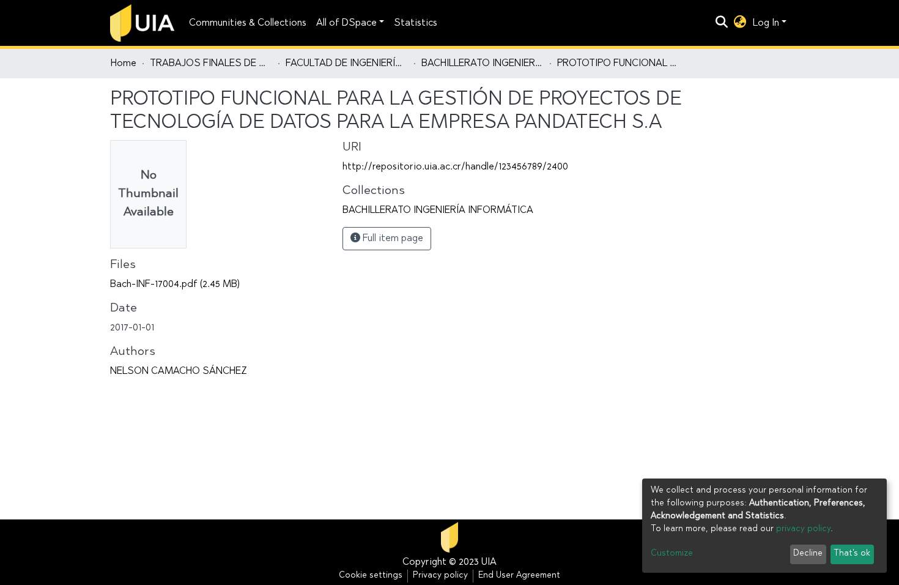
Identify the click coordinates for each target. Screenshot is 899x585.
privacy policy (803, 529)
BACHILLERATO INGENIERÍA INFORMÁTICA (482, 64)
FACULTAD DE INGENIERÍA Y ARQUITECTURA (347, 64)
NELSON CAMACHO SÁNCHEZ (178, 371)
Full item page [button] (391, 239)
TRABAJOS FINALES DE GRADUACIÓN (211, 64)
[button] (740, 23)
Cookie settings (370, 576)
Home (123, 64)
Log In (766, 23)
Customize (672, 554)
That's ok (852, 554)
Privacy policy (440, 576)
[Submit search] (722, 23)
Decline (808, 554)
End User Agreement (519, 576)
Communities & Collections (247, 23)
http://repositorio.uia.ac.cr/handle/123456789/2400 (455, 167)
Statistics (415, 23)
